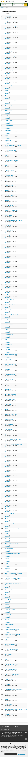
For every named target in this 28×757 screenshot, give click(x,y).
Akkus (6, 135)
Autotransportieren (9, 334)
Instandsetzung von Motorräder (11, 649)
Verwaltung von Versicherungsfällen (12, 634)
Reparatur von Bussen (9, 484)
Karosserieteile (8, 404)
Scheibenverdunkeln (9, 548)
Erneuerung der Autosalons (10, 464)
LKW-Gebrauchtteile (9, 454)
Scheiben (7, 165)
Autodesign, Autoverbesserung (11, 299)
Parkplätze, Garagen (9, 90)
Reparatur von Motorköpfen (10, 364)
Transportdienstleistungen (10, 21)
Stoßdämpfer (8, 389)
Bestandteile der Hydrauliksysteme (12, 629)
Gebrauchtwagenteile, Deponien (11, 26)
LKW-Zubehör (8, 659)
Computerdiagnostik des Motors (11, 160)
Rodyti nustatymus (21, 754)
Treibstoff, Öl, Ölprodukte (10, 170)
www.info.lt (3, 735)
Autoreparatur (8, 16)
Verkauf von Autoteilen (10, 36)
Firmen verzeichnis (10, 1)
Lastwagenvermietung (9, 493)
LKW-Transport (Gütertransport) (11, 51)
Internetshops (8, 274)
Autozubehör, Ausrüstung (10, 394)
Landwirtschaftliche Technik (11, 150)
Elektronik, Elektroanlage (10, 374)
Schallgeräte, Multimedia (10, 304)
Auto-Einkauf (7, 319)
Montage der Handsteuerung (11, 644)
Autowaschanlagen (9, 714)
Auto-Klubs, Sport (8, 344)
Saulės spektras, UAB (7, 732)
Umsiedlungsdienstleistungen (11, 354)
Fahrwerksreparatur (9, 205)
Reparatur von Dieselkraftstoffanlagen (13, 314)
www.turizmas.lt (14, 735)
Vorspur (6, 245)
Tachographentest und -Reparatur (12, 469)
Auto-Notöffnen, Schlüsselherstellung (13, 145)
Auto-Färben (7, 294)
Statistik (10, 733)
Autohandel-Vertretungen (10, 55)
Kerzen (6, 563)
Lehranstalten (8, 684)
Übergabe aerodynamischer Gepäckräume (13, 573)
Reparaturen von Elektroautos (11, 669)
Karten (16, 726)
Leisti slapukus (11, 754)
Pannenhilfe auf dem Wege (10, 105)
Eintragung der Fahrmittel (10, 100)
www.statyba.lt (20, 735)
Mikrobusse (7, 568)
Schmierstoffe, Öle (9, 190)
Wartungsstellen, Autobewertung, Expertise (14, 70)
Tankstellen (7, 65)
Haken (6, 409)
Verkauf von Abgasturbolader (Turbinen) (13, 444)
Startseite (2, 728)
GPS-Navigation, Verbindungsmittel (12, 528)
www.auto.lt (8, 735)
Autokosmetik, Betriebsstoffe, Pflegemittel (14, 220)
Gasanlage (7, 200)
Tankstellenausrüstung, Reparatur (12, 674)
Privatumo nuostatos (20, 732)
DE (25, 1)
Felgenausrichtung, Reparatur (11, 523)
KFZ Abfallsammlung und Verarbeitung (13, 533)
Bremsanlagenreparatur (10, 250)
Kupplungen (7, 349)
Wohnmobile (7, 538)
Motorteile (7, 329)
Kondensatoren (8, 614)
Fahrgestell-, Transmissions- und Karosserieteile (15, 459)
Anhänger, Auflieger (9, 424)
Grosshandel (7, 369)
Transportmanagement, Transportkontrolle (14, 689)
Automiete (7, 41)
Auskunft (7, 699)
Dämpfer (7, 240)
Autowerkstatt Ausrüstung (10, 513)
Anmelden (15, 733)
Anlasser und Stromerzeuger (11, 414)
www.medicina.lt (4, 736)
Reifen (6, 75)
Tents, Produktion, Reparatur (11, 508)
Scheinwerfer (8, 503)
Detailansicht (7, 18)
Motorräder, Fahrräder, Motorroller (12, 279)
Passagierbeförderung (9, 175)
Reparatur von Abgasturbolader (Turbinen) (14, 449)
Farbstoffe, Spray (8, 120)
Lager (6, 384)
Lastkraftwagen (8, 269)
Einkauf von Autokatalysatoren (11, 664)
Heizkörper (7, 518)
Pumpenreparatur (8, 479)
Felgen (6, 180)
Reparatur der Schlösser (10, 399)
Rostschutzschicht (9, 185)
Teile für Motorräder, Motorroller (11, 255)
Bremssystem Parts (9, 474)
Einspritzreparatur (9, 429)
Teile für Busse (8, 359)
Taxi (6, 46)
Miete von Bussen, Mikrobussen (11, 60)
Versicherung (7, 95)
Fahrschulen (7, 115)
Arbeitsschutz (8, 265)
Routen (18, 728)
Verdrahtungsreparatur (10, 230)
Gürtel (6, 434)
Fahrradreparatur (8, 704)
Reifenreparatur (8, 110)
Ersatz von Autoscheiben (10, 195)
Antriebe (7, 558)
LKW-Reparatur (8, 140)
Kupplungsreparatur (9, 379)
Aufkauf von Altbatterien (10, 488)
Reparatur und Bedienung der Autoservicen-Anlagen (16, 709)
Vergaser (7, 619)
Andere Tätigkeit (8, 654)
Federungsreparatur (9, 324)
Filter (6, 339)
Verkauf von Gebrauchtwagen (11, 31)
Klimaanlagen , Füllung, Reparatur (12, 235)
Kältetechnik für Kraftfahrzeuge (11, 599)
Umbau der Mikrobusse (10, 284)
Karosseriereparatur (9, 125)
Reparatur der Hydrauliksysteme (11, 543)
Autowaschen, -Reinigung (10, 85)
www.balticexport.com (12, 736)
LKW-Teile (7, 155)
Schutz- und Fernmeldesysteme (11, 210)
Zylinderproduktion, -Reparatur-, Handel (13, 578)
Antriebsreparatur (8, 215)
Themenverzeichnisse (5, 729)
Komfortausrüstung (9, 419)
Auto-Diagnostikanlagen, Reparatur (12, 553)
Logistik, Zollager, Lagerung (10, 80)
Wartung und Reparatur (10, 309)
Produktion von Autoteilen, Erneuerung (13, 439)
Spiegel (6, 498)
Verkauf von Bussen (9, 679)
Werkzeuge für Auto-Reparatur (11, 589)
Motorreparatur (8, 130)
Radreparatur (8, 260)
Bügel (6, 639)
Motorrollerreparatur (9, 624)
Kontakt (13, 732)
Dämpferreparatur (9, 225)
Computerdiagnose (9, 594)
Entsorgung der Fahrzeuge (10, 609)
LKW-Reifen (7, 604)
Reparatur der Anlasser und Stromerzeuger (14, 289)
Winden (6, 694)
